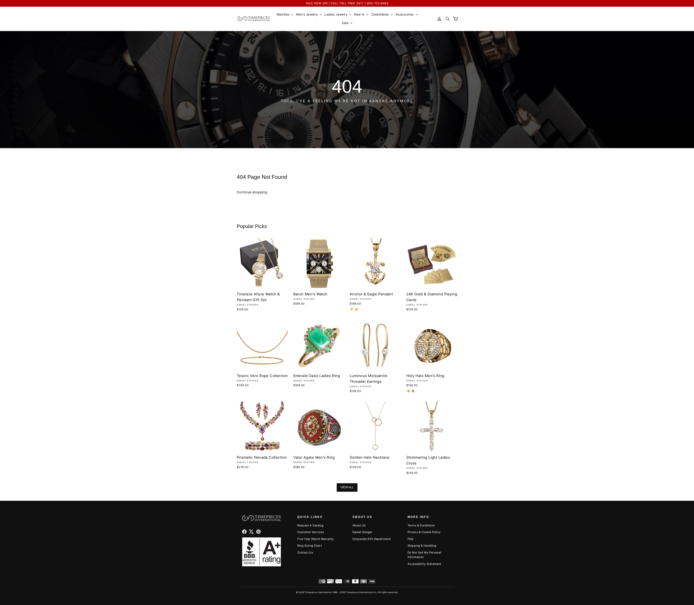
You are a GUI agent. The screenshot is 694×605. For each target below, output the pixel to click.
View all (347, 487)
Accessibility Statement (424, 564)
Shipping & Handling (422, 545)
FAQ (410, 539)
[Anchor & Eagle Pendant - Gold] (356, 309)
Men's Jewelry (307, 14)
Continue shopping (252, 192)
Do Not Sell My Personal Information (424, 555)
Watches (283, 14)
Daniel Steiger (362, 532)
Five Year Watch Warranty (315, 539)
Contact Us (305, 552)
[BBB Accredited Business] (261, 551)
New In (360, 14)
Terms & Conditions (421, 525)
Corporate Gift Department (371, 539)
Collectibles (380, 14)
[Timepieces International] (254, 18)
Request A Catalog (310, 525)
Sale (345, 23)
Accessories (405, 14)
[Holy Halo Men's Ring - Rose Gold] (413, 391)
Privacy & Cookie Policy (424, 532)
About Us (358, 525)
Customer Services (310, 532)
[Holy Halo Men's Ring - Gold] (408, 391)
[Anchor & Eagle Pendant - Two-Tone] (352, 309)
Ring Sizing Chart (309, 545)
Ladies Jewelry (336, 14)
